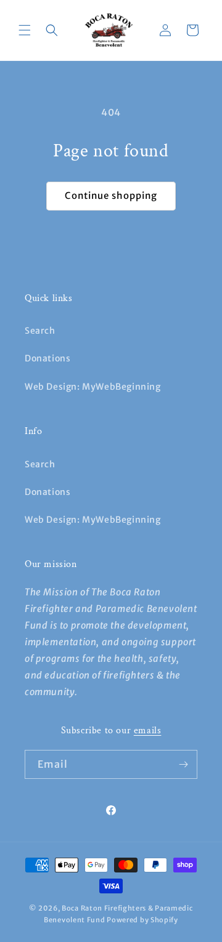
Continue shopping (111, 195)
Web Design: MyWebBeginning (93, 386)
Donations (47, 358)
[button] (24, 30)
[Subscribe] (183, 764)
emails (148, 730)
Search (40, 330)
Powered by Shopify (142, 920)
